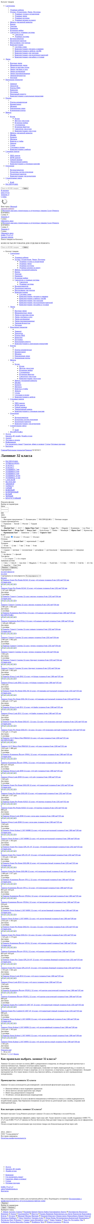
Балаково (27, 1212)
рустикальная (52, 550)
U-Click (63, 563)
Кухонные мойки (17, 30)
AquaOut (7, 565)
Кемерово (50, 1214)
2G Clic (90, 563)
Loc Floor (86, 528)
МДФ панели (15, 158)
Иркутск (34, 1214)
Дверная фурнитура (18, 75)
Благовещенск (55, 1212)
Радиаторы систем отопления (21, 172)
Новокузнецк (61, 1216)
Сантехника (10, 6)
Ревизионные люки (17, 108)
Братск (63, 1212)
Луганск (12, 1216)
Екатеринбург (23, 1214)
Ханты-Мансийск (17, 1222)
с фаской (17, 554)
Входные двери (16, 63)
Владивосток (73, 1212)
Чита (42, 1222)
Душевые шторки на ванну (25, 20)
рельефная (39, 550)
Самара (26, 1220)
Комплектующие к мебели (20, 149)
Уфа (81, 1220)
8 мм (28, 546)
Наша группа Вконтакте (10, 1140)
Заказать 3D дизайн (13, 436)
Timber (54, 530)
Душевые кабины (17, 10)
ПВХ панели (15, 156)
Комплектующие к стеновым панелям (25, 164)
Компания (9, 1175)
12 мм (13, 546)
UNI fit (72, 563)
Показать (11, 1207)
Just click (22, 563)
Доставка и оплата (13, 440)
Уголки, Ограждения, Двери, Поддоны (25, 12)
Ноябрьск (13, 1218)
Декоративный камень (19, 162)
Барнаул (35, 1212)
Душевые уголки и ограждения (27, 14)
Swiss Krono (44, 530)
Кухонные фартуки (22, 127)
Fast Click (17, 565)
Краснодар (77, 1214)
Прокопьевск (84, 1218)
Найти (26, 188)
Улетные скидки (61, 519)
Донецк (13, 1214)
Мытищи (35, 1216)
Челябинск (36, 1222)
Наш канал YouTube (9, 1142)
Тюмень (58, 1220)
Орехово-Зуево (37, 1218)
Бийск (46, 1212)
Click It (13, 563)
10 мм (6, 546)
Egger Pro (54, 528)
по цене (4, 574)
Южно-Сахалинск (54, 1222)
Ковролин (14, 90)
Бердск (41, 1212)
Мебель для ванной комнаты (21, 22)
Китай (16, 524)
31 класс (7, 537)
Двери (8, 59)
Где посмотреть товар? (14, 444)
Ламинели (25, 533)
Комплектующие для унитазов (27, 53)
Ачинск (19, 1212)
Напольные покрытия (14, 80)
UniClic (81, 563)
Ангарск (12, 1212)
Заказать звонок (7, 237)
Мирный (13, 206)
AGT (20, 528)
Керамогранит (15, 104)
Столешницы (20, 125)
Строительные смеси (14, 178)
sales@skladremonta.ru (9, 1189)
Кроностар (88, 530)
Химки (27, 1222)
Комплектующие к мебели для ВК (28, 51)
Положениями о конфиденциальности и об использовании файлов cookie (41, 1200)
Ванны (12, 24)
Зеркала (13, 143)
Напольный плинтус (18, 94)
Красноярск (86, 1214)
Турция (34, 524)
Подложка (14, 92)
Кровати (13, 137)
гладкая (7, 550)
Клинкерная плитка (18, 110)
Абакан (5, 1212)
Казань (43, 1214)
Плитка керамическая (18, 102)
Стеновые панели (12, 151)
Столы (12, 145)
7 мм (21, 546)
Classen (45, 528)
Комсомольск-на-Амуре (63, 1214)
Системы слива (21, 47)
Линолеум (14, 86)
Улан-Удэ (67, 1220)
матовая (16, 550)
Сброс (4, 1207)
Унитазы (13, 26)
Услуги (8, 434)
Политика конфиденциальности (13, 1138)
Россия (25, 524)
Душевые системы (22, 37)
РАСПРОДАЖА (12, 184)
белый (19, 541)
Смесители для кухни (23, 129)
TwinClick (53, 563)
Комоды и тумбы (16, 141)
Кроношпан (11, 533)
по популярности (7, 572)
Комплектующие (16, 45)
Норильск (5, 1218)
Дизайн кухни (26, 436)
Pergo (19, 530)
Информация (11, 442)
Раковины (14, 28)
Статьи (47, 444)
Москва (28, 1216)
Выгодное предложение (13, 519)
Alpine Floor (32, 528)
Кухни (17, 119)
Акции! (8, 438)
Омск (21, 1218)
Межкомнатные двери (18, 65)
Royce (31, 530)
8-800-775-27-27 (7, 235)
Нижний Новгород (48, 1216)
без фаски (7, 554)
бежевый (7, 541)
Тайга (34, 533)
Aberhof (9, 528)
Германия (7, 524)
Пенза (48, 1218)
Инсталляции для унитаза (20, 43)
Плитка (8, 98)
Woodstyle (64, 530)
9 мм (35, 546)
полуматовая (27, 550)
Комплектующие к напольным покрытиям (26, 96)
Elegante (65, 528)
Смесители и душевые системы (22, 32)
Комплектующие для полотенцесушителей (31, 55)
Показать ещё (6, 1050)
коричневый (31, 541)
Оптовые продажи (58, 444)
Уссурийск (75, 1220)
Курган (4, 1216)
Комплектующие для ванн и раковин (29, 49)
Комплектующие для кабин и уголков (29, 57)
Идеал (76, 530)
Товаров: (5, 217)
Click (6, 563)
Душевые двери (21, 16)
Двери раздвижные (17, 71)
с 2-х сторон (8, 559)
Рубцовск (17, 1220)
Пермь (53, 1218)
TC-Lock (43, 563)
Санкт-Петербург (36, 1220)
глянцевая (80, 550)
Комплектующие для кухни (25, 131)
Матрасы (13, 139)
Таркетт (45, 533)
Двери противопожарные (20, 73)
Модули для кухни (22, 121)
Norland (6, 530)
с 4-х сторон (21, 559)
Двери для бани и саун (19, 69)
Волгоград (83, 1212)
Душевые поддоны (22, 18)
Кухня (12, 117)
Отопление (10, 166)
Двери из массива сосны (19, 67)
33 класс (26, 537)
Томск (52, 1220)
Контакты (9, 446)
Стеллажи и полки (17, 147)
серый (42, 541)
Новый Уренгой (84, 1216)
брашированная (66, 550)
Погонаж (13, 78)
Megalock (32, 563)
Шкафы (13, 135)
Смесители (19, 34)
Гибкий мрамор (16, 160)
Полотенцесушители (18, 41)
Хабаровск (5, 1222)
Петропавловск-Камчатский (67, 1218)
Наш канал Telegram (9, 1144)
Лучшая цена (31, 519)
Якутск (66, 1222)
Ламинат (13, 84)
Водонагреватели (17, 39)
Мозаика (13, 106)
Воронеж (4, 1214)
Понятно (5, 1203)
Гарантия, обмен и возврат (34, 444)
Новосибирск (72, 1216)
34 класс (36, 537)
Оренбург (27, 1218)
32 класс (16, 537)
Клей (12, 182)
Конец (16, 1054)
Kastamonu (75, 528)
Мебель (8, 112)
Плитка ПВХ (15, 88)
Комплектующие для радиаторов (23, 176)
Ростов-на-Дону (7, 1220)
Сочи (46, 1220)
